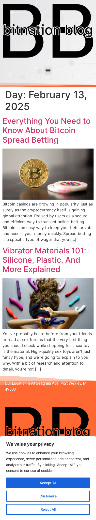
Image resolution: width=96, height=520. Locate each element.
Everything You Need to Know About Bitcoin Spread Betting (46, 130)
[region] (48, 478)
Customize (48, 496)
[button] (48, 71)
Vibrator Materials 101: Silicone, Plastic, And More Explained (44, 260)
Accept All (48, 483)
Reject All (48, 509)
